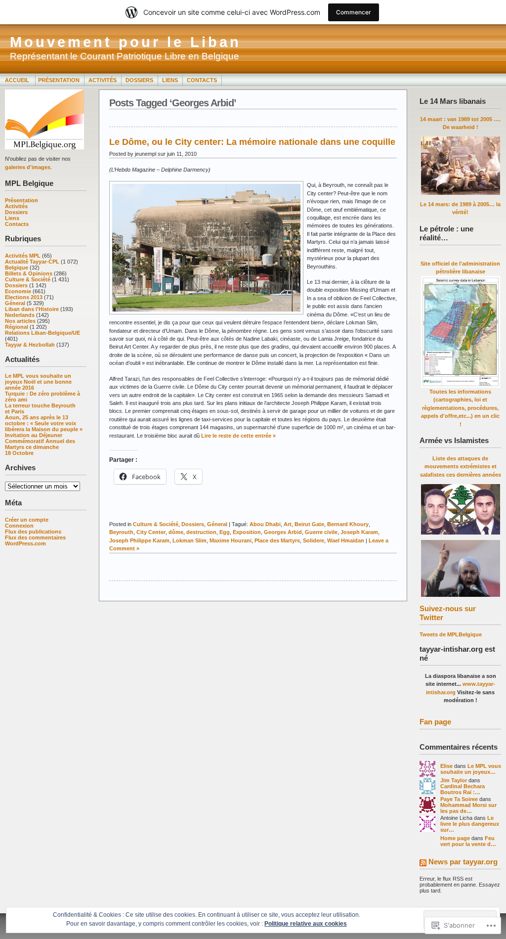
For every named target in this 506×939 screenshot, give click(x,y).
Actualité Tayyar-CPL (32, 262)
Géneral (15, 303)
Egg (224, 532)
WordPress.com (25, 543)
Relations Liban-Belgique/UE (42, 333)
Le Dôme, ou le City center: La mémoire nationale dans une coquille (252, 142)
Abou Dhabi (265, 524)
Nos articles (20, 321)
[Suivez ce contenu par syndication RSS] (423, 863)
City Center (151, 532)
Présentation (59, 80)
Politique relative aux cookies (305, 923)
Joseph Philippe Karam (139, 540)
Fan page (435, 721)
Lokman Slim (189, 540)
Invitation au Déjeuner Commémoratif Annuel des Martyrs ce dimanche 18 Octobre (40, 444)
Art (288, 524)
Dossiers (139, 80)
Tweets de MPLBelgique (451, 634)
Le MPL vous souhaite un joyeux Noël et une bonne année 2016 (38, 382)
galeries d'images (27, 167)
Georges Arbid (283, 532)
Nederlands (20, 315)
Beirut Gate (309, 524)
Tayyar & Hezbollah (30, 345)
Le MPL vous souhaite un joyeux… (470, 769)
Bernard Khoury (348, 524)
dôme (176, 532)
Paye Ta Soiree (459, 799)
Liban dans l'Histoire (32, 309)
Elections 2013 (23, 297)
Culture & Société (27, 279)
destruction (201, 532)
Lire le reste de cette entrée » (238, 436)
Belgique (16, 267)
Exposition (247, 532)
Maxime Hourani (231, 540)
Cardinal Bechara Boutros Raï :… (462, 789)
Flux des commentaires (35, 537)
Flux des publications (33, 532)
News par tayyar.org (463, 861)
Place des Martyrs (277, 540)
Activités (102, 80)
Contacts (202, 80)
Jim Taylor (453, 780)
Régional (16, 327)
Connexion (19, 526)
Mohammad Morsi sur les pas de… (468, 808)
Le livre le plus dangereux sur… (469, 824)
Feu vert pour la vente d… (468, 841)
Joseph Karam (359, 532)
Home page (455, 838)
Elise (446, 766)
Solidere (313, 540)
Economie (18, 291)
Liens (170, 80)
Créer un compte (26, 520)
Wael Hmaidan (345, 540)
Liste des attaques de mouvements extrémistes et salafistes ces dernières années (460, 466)
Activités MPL (23, 256)
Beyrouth (121, 532)
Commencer (353, 12)
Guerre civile (321, 532)
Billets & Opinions (28, 273)
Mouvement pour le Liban (125, 42)
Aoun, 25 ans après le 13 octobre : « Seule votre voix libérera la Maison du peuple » (44, 423)
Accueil (18, 80)
